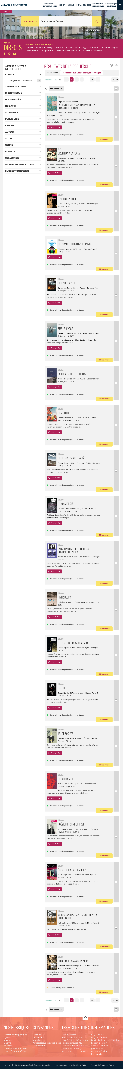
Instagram (38, 1037)
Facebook (37, 1035)
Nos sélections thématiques (75, 1040)
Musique (8, 1040)
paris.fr (7, 1065)
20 (114, 79)
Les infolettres (39, 1046)
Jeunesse (8, 1046)
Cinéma (7, 1043)
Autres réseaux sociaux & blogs (47, 1043)
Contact (100, 1035)
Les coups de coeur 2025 (73, 1046)
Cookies (94, 1046)
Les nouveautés (69, 1035)
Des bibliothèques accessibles (105, 1040)
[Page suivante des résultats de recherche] (97, 79)
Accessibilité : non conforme (102, 1065)
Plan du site (96, 1054)
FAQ (93, 1035)
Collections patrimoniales (15, 1048)
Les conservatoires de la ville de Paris (71, 1065)
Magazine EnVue (99, 1037)
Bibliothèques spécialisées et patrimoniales (32, 1065)
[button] (120, 5)
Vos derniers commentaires (74, 1051)
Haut (85, 1017)
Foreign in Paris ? (99, 1043)
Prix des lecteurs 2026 (72, 1043)
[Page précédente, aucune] (66, 79)
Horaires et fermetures (72, 1037)
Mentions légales (99, 1051)
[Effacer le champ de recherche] (90, 21)
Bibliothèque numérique (15, 1051)
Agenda (7, 1037)
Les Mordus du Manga (72, 1048)
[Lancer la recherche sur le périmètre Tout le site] (96, 21)
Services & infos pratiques (15, 1035)
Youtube (37, 1040)
